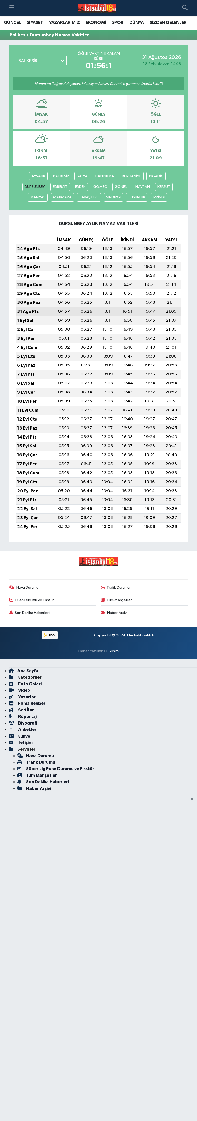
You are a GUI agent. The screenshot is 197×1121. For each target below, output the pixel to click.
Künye (23, 736)
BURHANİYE (131, 176)
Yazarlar (26, 697)
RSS (51, 635)
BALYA (82, 176)
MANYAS (37, 197)
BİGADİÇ (156, 176)
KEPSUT (163, 187)
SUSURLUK (137, 197)
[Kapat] (194, 799)
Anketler (26, 729)
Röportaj (27, 716)
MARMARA (62, 197)
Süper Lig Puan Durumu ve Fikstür (60, 769)
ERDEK (80, 187)
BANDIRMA (104, 176)
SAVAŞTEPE (89, 197)
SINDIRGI (113, 197)
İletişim (25, 742)
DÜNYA (136, 22)
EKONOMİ (96, 22)
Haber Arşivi (117, 613)
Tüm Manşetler (119, 600)
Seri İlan (26, 710)
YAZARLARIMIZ (64, 22)
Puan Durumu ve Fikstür (34, 600)
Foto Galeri (29, 684)
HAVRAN (142, 187)
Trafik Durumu (118, 587)
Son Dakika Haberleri (32, 613)
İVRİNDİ (159, 197)
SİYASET (35, 22)
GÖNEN (121, 187)
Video (23, 690)
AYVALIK (38, 176)
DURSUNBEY (35, 187)
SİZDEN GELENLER (168, 22)
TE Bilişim (111, 651)
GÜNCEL (12, 22)
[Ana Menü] (11, 8)
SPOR (117, 22)
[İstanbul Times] (97, 8)
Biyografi (27, 723)
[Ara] (185, 8)
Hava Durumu (27, 587)
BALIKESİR (61, 176)
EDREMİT (60, 187)
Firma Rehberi (31, 703)
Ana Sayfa (27, 671)
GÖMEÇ (100, 187)
